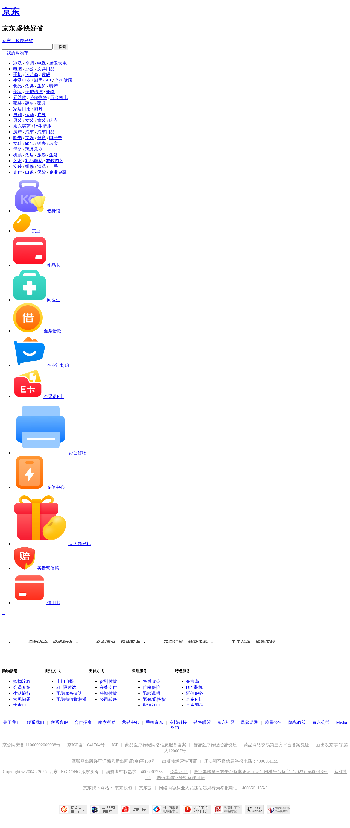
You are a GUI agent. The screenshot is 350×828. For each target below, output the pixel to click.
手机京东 (154, 722)
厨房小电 (42, 80)
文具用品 (46, 68)
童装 (41, 120)
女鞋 (17, 143)
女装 (29, 120)
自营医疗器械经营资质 (215, 744)
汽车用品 (46, 132)
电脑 (17, 68)
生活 (53, 155)
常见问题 (22, 699)
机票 (17, 155)
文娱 (29, 137)
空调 (29, 63)
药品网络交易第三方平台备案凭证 (277, 744)
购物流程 (22, 681)
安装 (17, 166)
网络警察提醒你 (104, 809)
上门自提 (65, 681)
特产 (53, 86)
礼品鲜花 (34, 160)
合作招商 (83, 722)
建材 (29, 103)
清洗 (41, 166)
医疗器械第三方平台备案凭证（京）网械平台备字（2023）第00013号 (261, 771)
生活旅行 (22, 693)
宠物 (50, 91)
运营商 (31, 74)
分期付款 (108, 693)
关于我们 (12, 722)
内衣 (53, 120)
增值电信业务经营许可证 (181, 777)
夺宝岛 (192, 681)
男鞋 (17, 114)
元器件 (19, 97)
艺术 (17, 160)
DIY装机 (194, 687)
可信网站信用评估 (73, 809)
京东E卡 (194, 699)
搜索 (61, 47)
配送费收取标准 (71, 699)
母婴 (17, 149)
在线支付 (108, 687)
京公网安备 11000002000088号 (32, 744)
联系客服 (59, 722)
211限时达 (66, 687)
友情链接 (178, 722)
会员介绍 (22, 687)
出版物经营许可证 (180, 761)
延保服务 (194, 693)
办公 (29, 68)
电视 (41, 63)
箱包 (29, 143)
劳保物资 (38, 97)
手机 (17, 74)
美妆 (17, 91)
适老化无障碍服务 (254, 809)
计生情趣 (42, 126)
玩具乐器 (34, 149)
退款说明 (151, 693)
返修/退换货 (154, 699)
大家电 (19, 705)
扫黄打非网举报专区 (228, 809)
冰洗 (17, 63)
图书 (17, 137)
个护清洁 (34, 91)
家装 (17, 103)
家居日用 (22, 109)
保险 (41, 172)
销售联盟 (202, 722)
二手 (53, 166)
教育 (41, 137)
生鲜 (41, 86)
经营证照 (179, 771)
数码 (46, 74)
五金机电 (59, 97)
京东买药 (22, 126)
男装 (17, 120)
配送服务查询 (69, 693)
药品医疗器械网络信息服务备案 (156, 744)
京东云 (146, 788)
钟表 (41, 143)
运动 (29, 114)
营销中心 (130, 722)
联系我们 (35, 722)
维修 (29, 166)
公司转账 (108, 699)
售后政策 (151, 681)
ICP (115, 744)
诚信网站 (135, 809)
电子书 (55, 137)
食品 (17, 86)
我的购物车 (17, 53)
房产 (17, 132)
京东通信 (194, 705)
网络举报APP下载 (197, 809)
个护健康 (63, 80)
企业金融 (58, 172)
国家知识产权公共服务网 (279, 809)
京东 (11, 11)
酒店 (29, 155)
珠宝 (53, 143)
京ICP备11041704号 (86, 744)
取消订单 (151, 705)
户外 (41, 114)
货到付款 (108, 681)
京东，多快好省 (17, 40)
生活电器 (22, 80)
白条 (29, 172)
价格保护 (151, 687)
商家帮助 (107, 722)
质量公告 (273, 722)
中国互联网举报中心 (166, 809)
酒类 (29, 86)
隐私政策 (297, 722)
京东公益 (321, 722)
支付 (17, 172)
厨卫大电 (58, 63)
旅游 (41, 155)
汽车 (29, 132)
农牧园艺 (54, 160)
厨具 (38, 109)
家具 (41, 103)
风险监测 (249, 722)
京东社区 (226, 722)
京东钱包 (124, 788)
